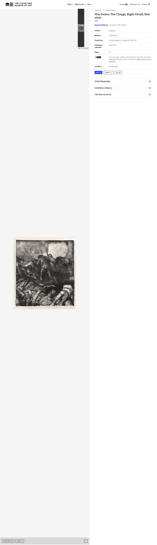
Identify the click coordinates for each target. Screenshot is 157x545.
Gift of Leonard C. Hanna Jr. (119, 40)
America (112, 31)
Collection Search (110, 10)
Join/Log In (133, 4)
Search (144, 4)
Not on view (113, 66)
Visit (69, 4)
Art (88, 4)
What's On (79, 4)
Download (107, 72)
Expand (19, 541)
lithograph (113, 35)
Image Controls (7, 541)
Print (117, 72)
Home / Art (98, 10)
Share (97, 72)
